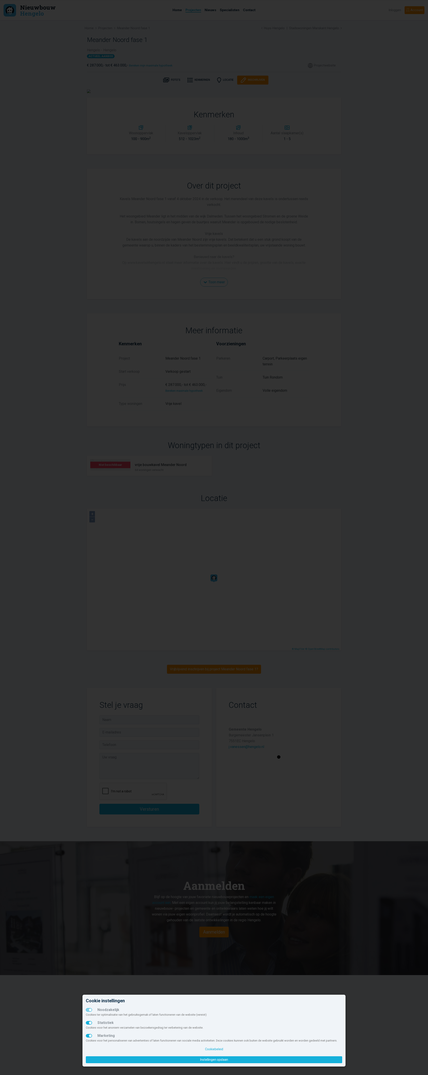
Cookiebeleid (214, 1049)
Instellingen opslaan (214, 1059)
